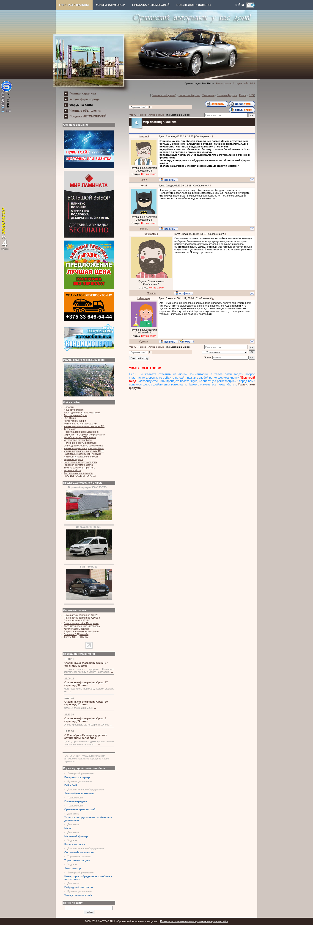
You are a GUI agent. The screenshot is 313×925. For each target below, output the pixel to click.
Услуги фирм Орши (110, 5)
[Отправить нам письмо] (250, 6)
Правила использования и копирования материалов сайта (194, 921)
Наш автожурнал (73, 409)
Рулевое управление (79, 781)
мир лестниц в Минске (178, 115)
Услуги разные (156, 115)
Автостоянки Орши (75, 420)
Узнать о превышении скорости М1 (84, 426)
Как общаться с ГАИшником (80, 437)
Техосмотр (70, 429)
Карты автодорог (73, 459)
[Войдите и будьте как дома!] (240, 6)
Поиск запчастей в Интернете (81, 623)
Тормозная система (79, 856)
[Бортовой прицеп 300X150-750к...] (89, 519)
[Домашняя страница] (186, 341)
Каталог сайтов (72, 470)
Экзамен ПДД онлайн (76, 634)
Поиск (242, 95)
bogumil (144, 136)
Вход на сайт (240, 83)
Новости (69, 407)
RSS (252, 83)
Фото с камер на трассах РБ (80, 423)
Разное (142, 115)
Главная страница (74, 5)
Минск (144, 228)
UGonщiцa (143, 298)
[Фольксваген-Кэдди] (89, 559)
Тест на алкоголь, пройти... (79, 467)
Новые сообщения (189, 95)
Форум (132, 115)
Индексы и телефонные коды (81, 456)
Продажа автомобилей (151, 5)
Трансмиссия (75, 797)
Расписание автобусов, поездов (82, 453)
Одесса (143, 341)
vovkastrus (151, 234)
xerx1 (144, 185)
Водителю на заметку (193, 5)
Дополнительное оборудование (85, 789)
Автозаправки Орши (75, 415)
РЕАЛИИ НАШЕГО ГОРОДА (80, 475)
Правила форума (227, 95)
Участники (208, 95)
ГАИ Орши (70, 418)
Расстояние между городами (80, 462)
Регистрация (223, 83)
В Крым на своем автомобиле (81, 631)
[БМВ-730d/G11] (89, 598)
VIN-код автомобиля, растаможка (83, 445)
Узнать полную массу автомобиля (84, 448)
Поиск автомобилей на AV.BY (81, 615)
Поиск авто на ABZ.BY (77, 620)
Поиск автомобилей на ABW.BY (82, 617)
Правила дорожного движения (81, 431)
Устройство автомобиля (78, 440)
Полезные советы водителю (80, 442)
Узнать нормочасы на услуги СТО (84, 451)
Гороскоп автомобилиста (78, 464)
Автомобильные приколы (78, 473)
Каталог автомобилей (76, 628)
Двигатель (73, 813)
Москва (151, 293)
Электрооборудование (80, 773)
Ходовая (72, 840)
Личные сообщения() (164, 95)
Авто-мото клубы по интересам (82, 626)
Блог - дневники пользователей (82, 412)
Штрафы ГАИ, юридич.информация (84, 434)
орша (144, 179)
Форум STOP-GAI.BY (76, 637)
